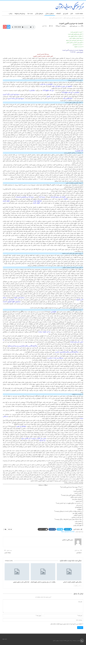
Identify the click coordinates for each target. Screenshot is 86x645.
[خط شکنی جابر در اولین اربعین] (17, 571)
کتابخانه (58, 13)
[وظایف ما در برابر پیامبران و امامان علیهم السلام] (43, 571)
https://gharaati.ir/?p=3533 (67, 532)
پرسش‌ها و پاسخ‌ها (20, 13)
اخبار (71, 13)
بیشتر (10, 13)
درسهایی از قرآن (49, 13)
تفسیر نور (65, 13)
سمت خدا (30, 13)
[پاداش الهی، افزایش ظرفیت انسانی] (69, 571)
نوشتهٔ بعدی (8, 553)
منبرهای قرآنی (39, 13)
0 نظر (43, 26)
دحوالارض (78, 553)
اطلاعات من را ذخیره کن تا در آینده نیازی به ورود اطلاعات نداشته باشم (66, 624)
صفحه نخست (79, 13)
